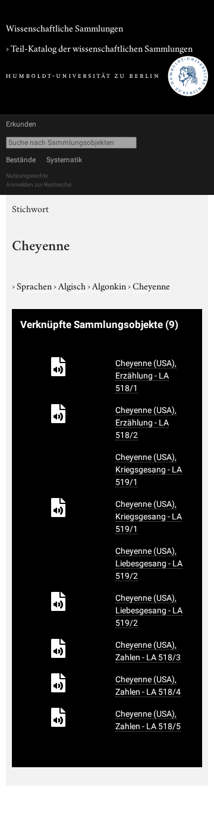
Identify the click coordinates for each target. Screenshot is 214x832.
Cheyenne (151, 285)
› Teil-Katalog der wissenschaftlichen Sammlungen (99, 47)
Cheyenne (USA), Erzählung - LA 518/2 (146, 422)
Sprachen (35, 285)
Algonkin (110, 285)
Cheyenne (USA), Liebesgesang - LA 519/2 (148, 563)
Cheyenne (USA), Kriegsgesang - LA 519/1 (148, 469)
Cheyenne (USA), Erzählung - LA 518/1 (146, 375)
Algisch (72, 285)
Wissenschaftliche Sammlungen (64, 27)
